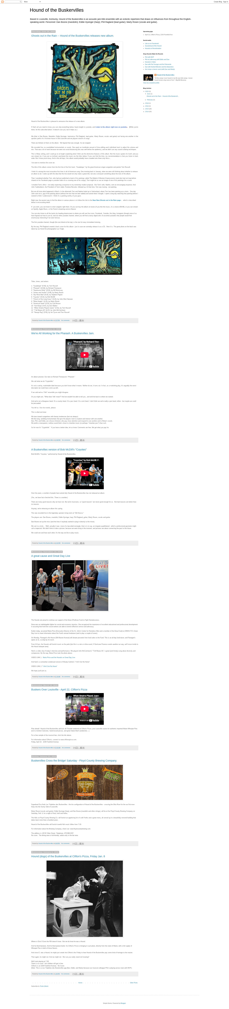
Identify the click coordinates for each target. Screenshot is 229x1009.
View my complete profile (151, 83)
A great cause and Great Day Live (50, 555)
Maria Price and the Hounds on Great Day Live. (59, 657)
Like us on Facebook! (152, 43)
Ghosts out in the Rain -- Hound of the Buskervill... (163, 96)
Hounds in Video (150, 62)
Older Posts (134, 983)
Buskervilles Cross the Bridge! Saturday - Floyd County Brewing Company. (74, 760)
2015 (147, 109)
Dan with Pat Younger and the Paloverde (158, 64)
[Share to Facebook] (80, 320)
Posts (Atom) (44, 986)
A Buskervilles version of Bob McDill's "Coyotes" (59, 449)
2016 (147, 106)
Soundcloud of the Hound (153, 46)
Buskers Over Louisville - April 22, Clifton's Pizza (59, 689)
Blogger (123, 1003)
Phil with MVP (149, 57)
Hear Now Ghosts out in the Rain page (107, 200)
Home (80, 983)
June (149, 94)
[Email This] (74, 320)
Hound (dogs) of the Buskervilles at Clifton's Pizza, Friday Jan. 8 (68, 856)
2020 (147, 91)
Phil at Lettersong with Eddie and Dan (157, 59)
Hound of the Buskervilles (165, 75)
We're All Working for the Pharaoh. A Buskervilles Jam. (62, 333)
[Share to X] (78, 320)
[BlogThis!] (76, 320)
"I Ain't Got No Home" (49, 666)
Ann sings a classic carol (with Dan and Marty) (160, 69)
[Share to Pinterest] (83, 320)
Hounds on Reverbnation (153, 48)
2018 (147, 103)
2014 (147, 111)
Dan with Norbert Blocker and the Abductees (159, 67)
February (150, 100)
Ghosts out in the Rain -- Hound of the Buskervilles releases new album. (72, 35)
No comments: (65, 320)
